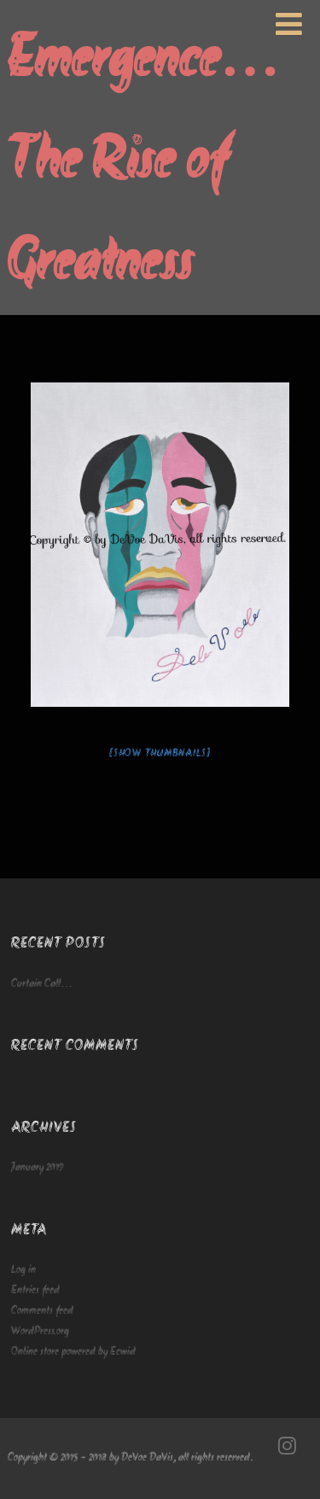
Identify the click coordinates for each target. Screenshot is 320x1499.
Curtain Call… (42, 983)
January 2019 (37, 1167)
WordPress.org (40, 1331)
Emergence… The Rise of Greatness (144, 162)
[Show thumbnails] (160, 754)
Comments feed (42, 1310)
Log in (23, 1269)
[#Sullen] (160, 544)
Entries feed (35, 1290)
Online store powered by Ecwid (73, 1351)
